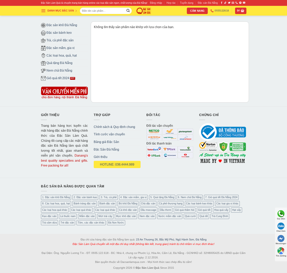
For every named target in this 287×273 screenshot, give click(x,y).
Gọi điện (281, 219)
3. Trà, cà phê (109, 197)
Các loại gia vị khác (227, 203)
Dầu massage (148, 209)
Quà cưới (190, 216)
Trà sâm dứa (49, 222)
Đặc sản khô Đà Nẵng (61, 25)
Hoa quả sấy (221, 209)
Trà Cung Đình (220, 216)
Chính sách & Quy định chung (114, 127)
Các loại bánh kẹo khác (199, 203)
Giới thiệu (100, 157)
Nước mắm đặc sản (169, 216)
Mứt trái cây (105, 216)
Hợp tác (171, 2)
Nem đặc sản (147, 216)
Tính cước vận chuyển (109, 134)
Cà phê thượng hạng (170, 203)
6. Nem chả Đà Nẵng (189, 197)
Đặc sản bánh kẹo (59, 32)
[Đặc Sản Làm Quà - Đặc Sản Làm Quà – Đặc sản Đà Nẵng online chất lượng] (143, 10)
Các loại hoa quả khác (54, 209)
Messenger (281, 243)
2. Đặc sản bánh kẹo (85, 197)
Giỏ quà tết (204, 209)
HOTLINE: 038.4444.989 (117, 164)
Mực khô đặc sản (126, 216)
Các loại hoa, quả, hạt (61, 55)
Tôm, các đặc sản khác (91, 222)
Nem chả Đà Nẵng (59, 70)
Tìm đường (281, 256)
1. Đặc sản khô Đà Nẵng (56, 197)
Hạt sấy (236, 209)
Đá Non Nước (116, 222)
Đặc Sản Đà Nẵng (106, 149)
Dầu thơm (165, 209)
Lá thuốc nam (68, 216)
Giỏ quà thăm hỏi (184, 209)
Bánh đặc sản (107, 203)
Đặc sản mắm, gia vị (60, 48)
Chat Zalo (280, 231)
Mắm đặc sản (87, 216)
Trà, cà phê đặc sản (60, 40)
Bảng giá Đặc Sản (106, 142)
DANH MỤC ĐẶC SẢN (60, 10)
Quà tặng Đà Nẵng (59, 63)
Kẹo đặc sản (49, 216)
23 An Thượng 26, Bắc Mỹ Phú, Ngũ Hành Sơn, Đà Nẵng (171, 239)
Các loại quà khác (81, 209)
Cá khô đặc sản (128, 209)
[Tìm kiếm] (128, 11)
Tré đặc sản (67, 222)
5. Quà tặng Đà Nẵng (162, 197)
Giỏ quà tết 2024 (57, 78)
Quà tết (204, 216)
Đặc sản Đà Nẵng (208, 2)
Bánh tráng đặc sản (85, 203)
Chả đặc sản (148, 203)
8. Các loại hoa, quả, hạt (56, 203)
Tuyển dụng (186, 2)
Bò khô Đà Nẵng (128, 203)
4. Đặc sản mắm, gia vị (133, 197)
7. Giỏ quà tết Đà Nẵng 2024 (221, 197)
